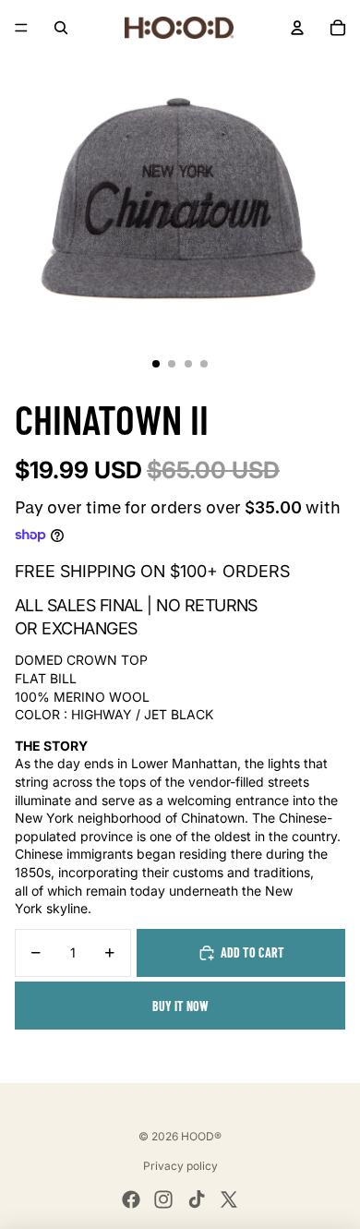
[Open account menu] (297, 27)
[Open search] (61, 27)
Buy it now (180, 1006)
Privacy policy (180, 1166)
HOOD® (201, 1136)
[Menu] (21, 27)
